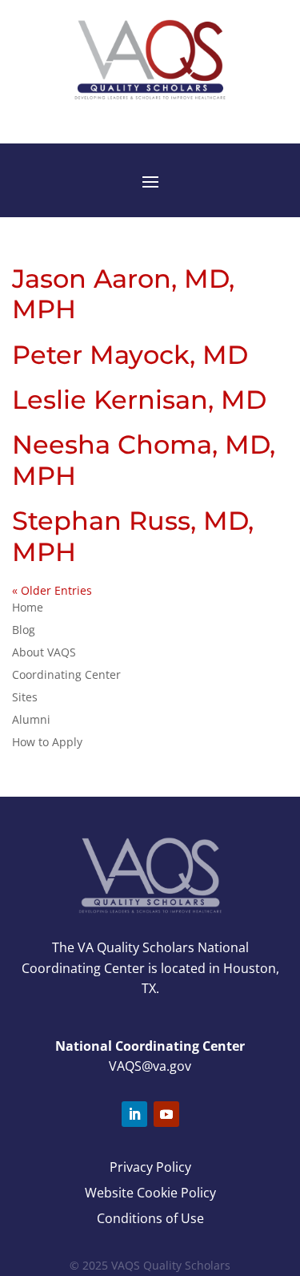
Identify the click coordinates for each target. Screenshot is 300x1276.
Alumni (31, 719)
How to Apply (47, 741)
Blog (23, 629)
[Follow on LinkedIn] (134, 1114)
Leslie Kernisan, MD (139, 399)
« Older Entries (52, 590)
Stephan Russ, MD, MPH (133, 536)
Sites (25, 697)
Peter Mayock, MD (130, 354)
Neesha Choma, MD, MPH (143, 460)
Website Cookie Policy (150, 1192)
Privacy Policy (150, 1167)
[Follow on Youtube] (166, 1114)
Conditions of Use (150, 1218)
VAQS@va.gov (150, 1066)
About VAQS (44, 652)
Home (27, 607)
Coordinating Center (66, 674)
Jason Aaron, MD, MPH (123, 294)
